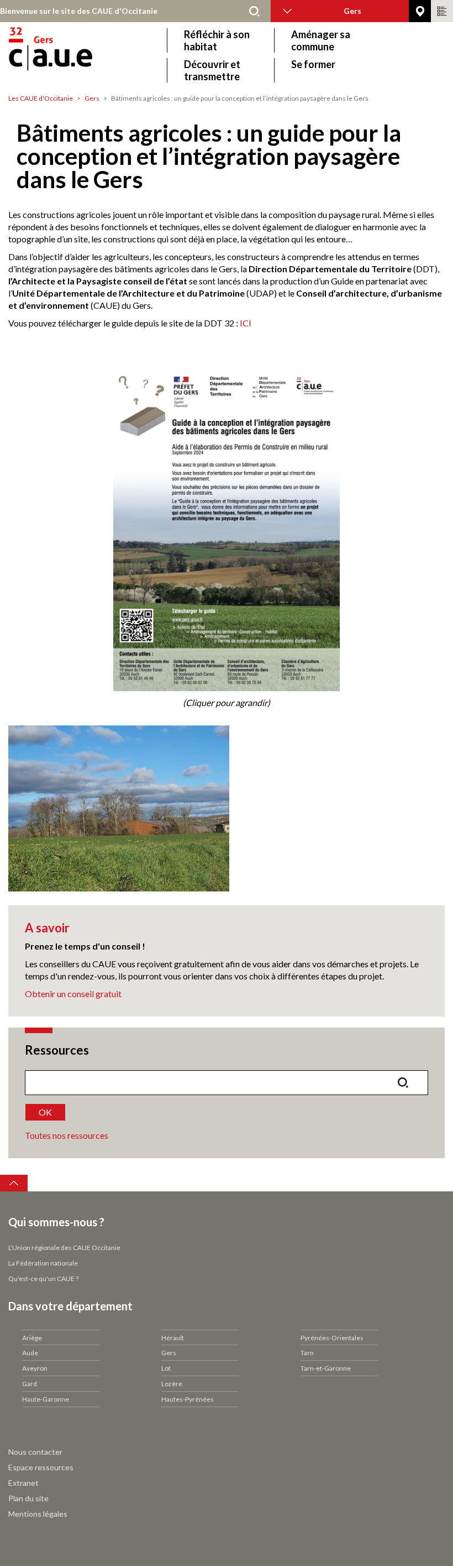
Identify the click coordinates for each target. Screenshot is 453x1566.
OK (45, 1112)
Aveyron (35, 1368)
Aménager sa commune (320, 40)
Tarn (307, 1353)
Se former (313, 64)
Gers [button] (352, 10)
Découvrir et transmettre (212, 70)
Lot (166, 1368)
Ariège (32, 1338)
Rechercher (254, 11)
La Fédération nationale (43, 1263)
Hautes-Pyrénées (187, 1399)
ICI (245, 323)
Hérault (172, 1338)
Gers (92, 98)
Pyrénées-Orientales (332, 1338)
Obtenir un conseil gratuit (73, 993)
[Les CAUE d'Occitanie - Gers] (81, 55)
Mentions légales (37, 1513)
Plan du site (28, 1498)
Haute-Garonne (45, 1399)
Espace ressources (40, 1467)
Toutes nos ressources (66, 1135)
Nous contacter (35, 1451)
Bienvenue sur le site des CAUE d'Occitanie (78, 10)
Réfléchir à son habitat (217, 40)
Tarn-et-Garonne (326, 1368)
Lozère (171, 1384)
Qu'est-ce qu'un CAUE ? (43, 1278)
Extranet (23, 1482)
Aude (30, 1353)
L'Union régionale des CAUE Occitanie (64, 1247)
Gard (29, 1384)
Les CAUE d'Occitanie (40, 98)
